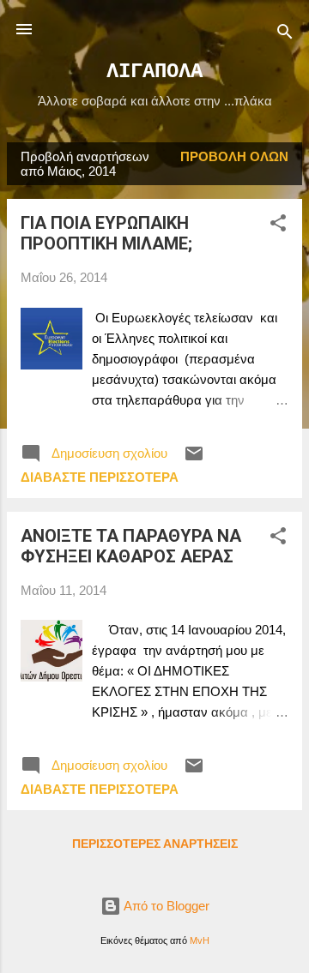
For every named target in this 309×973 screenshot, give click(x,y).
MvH (199, 940)
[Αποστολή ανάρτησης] (194, 459)
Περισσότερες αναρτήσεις (155, 843)
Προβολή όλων (234, 156)
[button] (278, 226)
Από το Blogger (165, 905)
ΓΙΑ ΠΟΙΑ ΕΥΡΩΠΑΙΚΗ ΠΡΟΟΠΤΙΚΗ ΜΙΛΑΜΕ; (106, 233)
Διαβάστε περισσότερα (100, 477)
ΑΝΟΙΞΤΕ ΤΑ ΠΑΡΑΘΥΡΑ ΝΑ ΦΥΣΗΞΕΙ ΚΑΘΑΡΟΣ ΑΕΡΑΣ (131, 546)
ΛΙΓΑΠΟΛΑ (154, 71)
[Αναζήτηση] (285, 35)
